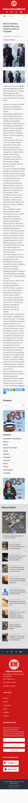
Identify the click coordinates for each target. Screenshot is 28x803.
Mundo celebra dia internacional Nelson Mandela (15, 626)
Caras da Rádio (7, 705)
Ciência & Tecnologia (10, 448)
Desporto (6, 454)
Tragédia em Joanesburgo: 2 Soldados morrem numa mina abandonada (17, 638)
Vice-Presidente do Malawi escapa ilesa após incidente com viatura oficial (17, 592)
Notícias (6, 442)
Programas (6, 712)
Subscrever (14, 750)
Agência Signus (15, 786)
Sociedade (6, 473)
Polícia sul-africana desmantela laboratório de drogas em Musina (17, 546)
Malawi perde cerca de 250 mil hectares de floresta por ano (17, 603)
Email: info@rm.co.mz (9, 679)
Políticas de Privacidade (14, 785)
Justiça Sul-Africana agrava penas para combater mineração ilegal (17, 558)
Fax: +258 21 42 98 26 (9, 686)
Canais (5, 709)
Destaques (6, 457)
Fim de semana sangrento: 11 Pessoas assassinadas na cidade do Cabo (17, 569)
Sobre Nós (6, 698)
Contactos (6, 716)
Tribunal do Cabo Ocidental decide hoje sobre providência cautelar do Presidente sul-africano (17, 615)
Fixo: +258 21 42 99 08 (9, 682)
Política (5, 467)
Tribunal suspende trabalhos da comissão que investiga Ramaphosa (17, 580)
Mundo (12, 40)
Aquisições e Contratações (12, 439)
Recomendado (8, 470)
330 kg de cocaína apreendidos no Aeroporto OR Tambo (13, 537)
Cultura (5, 451)
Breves (5, 445)
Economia (6, 460)
